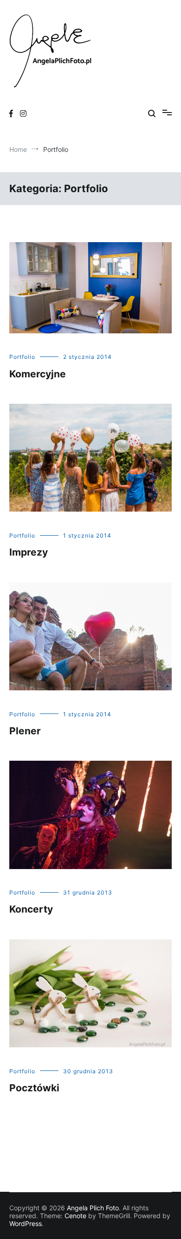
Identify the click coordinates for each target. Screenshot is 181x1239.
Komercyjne (37, 374)
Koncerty (31, 909)
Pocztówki (34, 1088)
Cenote (75, 1216)
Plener (25, 731)
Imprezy (28, 552)
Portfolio (22, 356)
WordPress (25, 1223)
